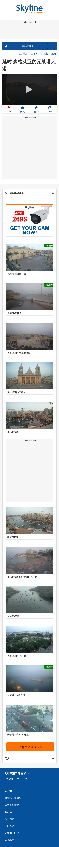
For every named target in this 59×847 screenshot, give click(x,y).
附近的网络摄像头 (14, 193)
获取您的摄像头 (13, 797)
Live (53, 53)
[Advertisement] (29, 31)
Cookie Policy (12, 832)
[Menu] (50, 46)
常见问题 (9, 818)
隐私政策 (9, 839)
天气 (22, 111)
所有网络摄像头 (29, 747)
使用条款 (9, 825)
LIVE (9, 111)
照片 (7, 758)
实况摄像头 (28, 46)
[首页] (6, 46)
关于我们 (9, 790)
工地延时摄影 (12, 804)
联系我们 (9, 811)
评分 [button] (36, 111)
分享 (50, 111)
